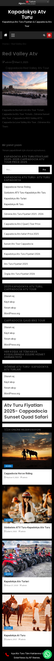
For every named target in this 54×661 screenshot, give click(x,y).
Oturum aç (9, 296)
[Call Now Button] (7, 654)
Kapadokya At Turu (13, 204)
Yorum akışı (10, 307)
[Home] (5, 35)
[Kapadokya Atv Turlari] (27, 559)
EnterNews (19, 657)
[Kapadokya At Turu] (27, 612)
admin (8, 62)
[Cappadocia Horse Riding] (27, 451)
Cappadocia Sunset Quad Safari (26, 414)
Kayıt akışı (9, 301)
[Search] (44, 35)
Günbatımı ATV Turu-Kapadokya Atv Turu (25, 192)
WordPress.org (12, 313)
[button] (13, 35)
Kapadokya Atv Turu (27, 14)
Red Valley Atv (9, 136)
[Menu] (13, 35)
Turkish (32, 2)
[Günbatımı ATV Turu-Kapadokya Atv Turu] (27, 505)
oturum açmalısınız (35, 150)
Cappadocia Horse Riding (17, 186)
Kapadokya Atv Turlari (15, 198)
